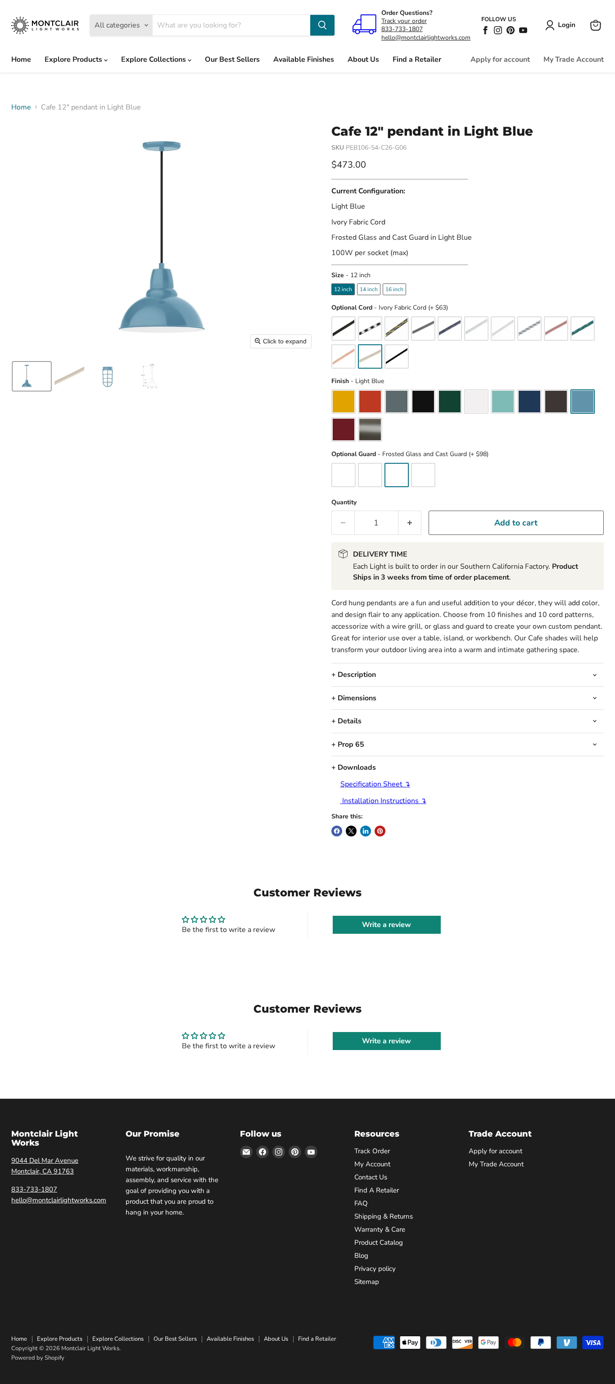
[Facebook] (485, 30)
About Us (363, 59)
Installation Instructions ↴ (383, 801)
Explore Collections (154, 59)
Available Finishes (303, 59)
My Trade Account (573, 59)
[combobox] (231, 25)
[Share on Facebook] (336, 831)
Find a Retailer (417, 59)
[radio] (343, 289)
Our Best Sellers (232, 59)
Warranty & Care (379, 1229)
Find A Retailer (376, 1190)
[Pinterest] (510, 30)
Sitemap (366, 1281)
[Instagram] (498, 30)
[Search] (322, 25)
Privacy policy (375, 1268)
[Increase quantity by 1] (409, 523)
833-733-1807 (402, 29)
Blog (361, 1255)
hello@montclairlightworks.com (425, 37)
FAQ (361, 1203)
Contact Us (370, 1177)
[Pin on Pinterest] (380, 831)
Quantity (344, 502)
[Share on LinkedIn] (365, 831)
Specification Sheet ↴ (375, 784)
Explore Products (74, 59)
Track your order (404, 21)
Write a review (386, 925)
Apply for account (500, 59)
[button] (562, 25)
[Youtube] (523, 30)
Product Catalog (378, 1242)
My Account (372, 1164)
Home (21, 59)
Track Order (372, 1151)
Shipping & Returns (383, 1216)
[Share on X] (351, 831)
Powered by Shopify (37, 1358)
